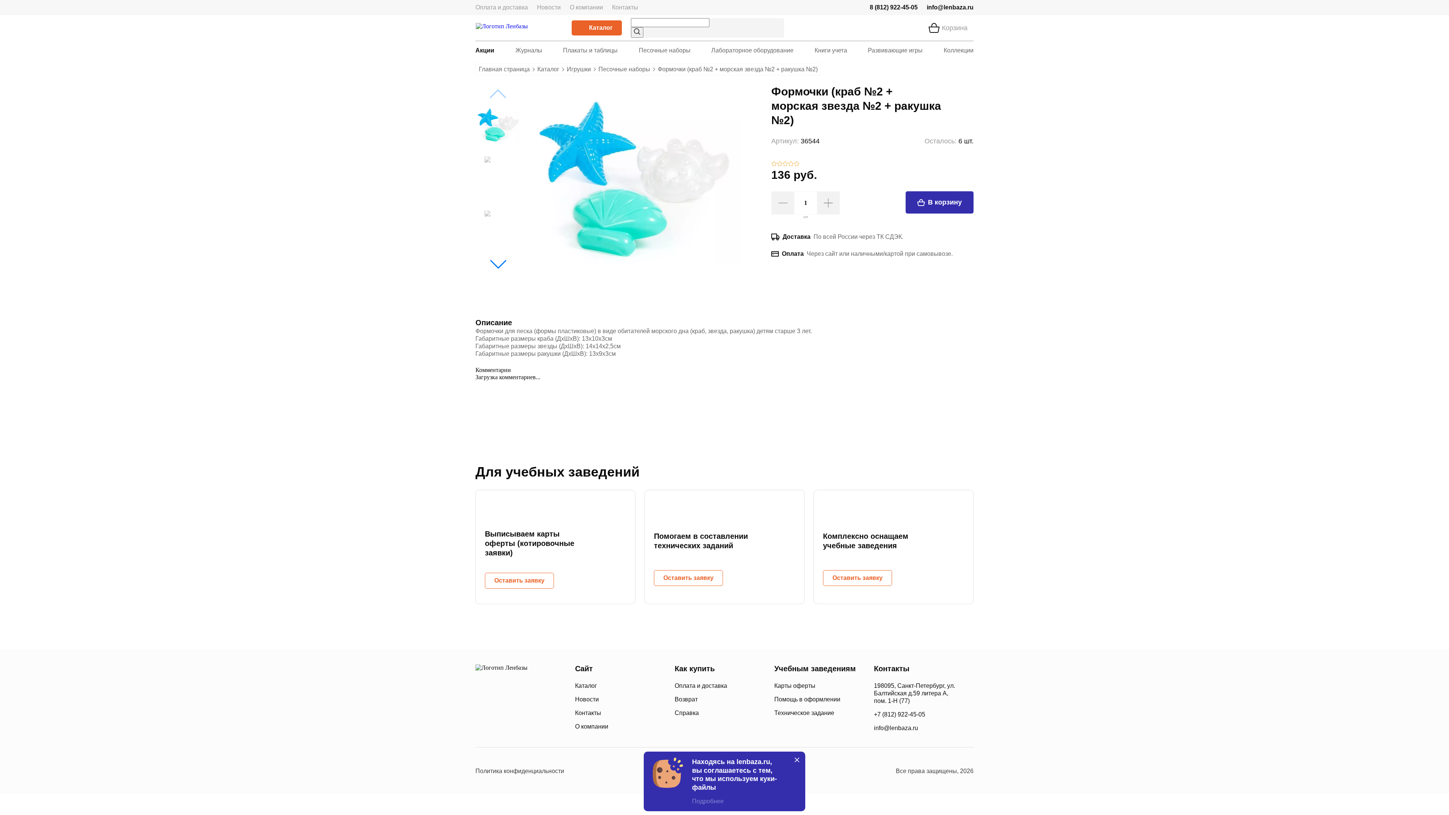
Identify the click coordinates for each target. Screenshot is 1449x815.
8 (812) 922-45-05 (894, 7)
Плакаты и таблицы (590, 50)
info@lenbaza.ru (950, 7)
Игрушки (579, 69)
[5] (797, 164)
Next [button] (497, 264)
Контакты (625, 7)
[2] (780, 164)
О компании (586, 7)
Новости (549, 7)
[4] (791, 164)
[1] (774, 164)
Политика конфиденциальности (519, 771)
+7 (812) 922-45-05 (899, 714)
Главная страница (504, 69)
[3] (785, 164)
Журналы (528, 50)
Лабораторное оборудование (752, 50)
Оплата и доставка (501, 7)
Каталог (601, 28)
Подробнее (708, 801)
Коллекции (959, 50)
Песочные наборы (665, 50)
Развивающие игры (895, 50)
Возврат (686, 699)
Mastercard (482, 726)
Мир (539, 726)
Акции (484, 50)
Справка (687, 713)
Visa (509, 726)
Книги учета (831, 50)
